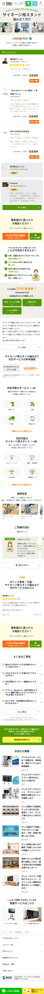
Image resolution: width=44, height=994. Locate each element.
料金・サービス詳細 (12, 302)
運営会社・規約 (8, 964)
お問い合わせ (7, 970)
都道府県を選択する (22, 739)
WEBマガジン (7, 951)
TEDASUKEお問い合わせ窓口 (13, 720)
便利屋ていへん (8, 595)
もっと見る (22, 207)
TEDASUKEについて (10, 938)
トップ (4, 932)
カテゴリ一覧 (7, 945)
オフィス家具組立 (16, 932)
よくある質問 (12, 310)
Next (39, 547)
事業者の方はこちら (10, 957)
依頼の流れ (32, 302)
